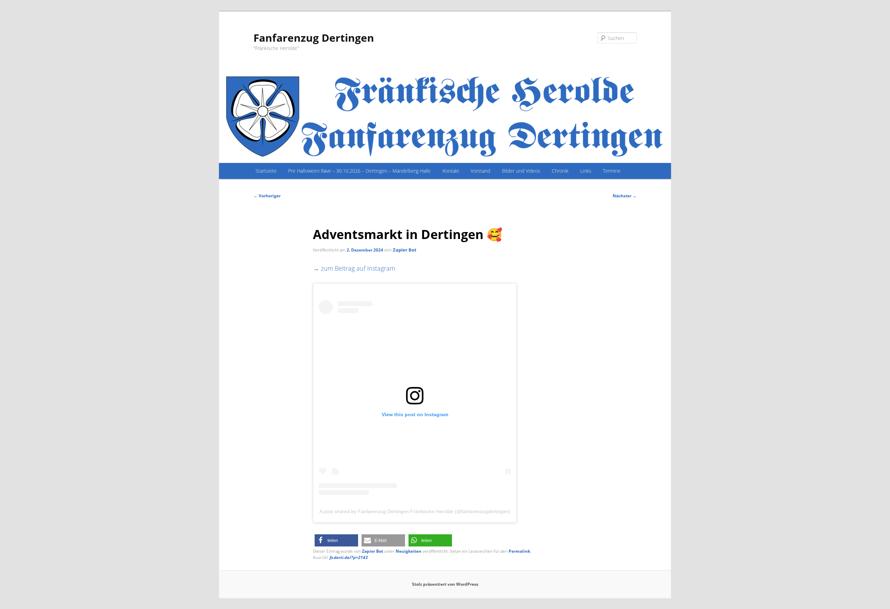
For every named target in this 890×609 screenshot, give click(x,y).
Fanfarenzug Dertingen (313, 38)
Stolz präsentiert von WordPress (445, 584)
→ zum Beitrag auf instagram (354, 268)
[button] (336, 540)
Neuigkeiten (408, 551)
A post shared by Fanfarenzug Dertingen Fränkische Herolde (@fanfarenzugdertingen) (414, 511)
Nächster (625, 196)
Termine (612, 170)
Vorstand (480, 170)
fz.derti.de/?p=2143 (349, 557)
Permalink (519, 551)
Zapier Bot (404, 250)
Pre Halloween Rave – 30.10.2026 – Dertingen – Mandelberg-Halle (359, 170)
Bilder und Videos (521, 170)
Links (585, 170)
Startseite (266, 170)
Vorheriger (267, 196)
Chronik (560, 170)
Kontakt (451, 170)
